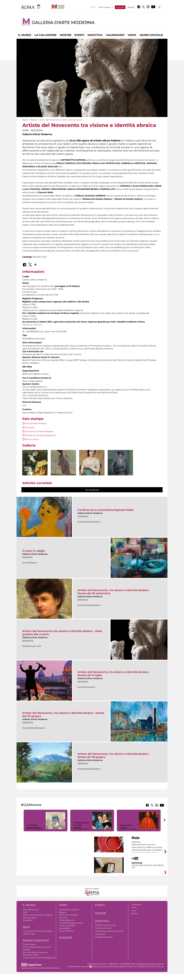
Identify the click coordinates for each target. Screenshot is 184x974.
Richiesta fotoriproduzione (35, 952)
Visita (132, 35)
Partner (134, 913)
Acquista (120, 7)
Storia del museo (31, 909)
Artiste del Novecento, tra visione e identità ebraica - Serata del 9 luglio (113, 673)
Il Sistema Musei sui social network (81, 825)
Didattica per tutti (103, 928)
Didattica (95, 35)
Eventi (79, 35)
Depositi (27, 949)
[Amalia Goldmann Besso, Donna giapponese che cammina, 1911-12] (63, 468)
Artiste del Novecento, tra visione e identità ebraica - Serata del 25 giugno (63, 714)
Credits (130, 967)
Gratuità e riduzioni (32, 324)
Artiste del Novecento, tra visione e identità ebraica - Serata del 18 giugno (113, 755)
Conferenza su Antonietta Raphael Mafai (105, 510)
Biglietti (63, 912)
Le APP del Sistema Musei (34, 826)
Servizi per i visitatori (68, 915)
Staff (25, 912)
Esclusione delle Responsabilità (112, 967)
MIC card (63, 917)
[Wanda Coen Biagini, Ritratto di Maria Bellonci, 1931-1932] (92, 467)
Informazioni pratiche (69, 909)
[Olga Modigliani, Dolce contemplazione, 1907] (35, 467)
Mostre (65, 35)
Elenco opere (32, 439)
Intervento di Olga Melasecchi (40, 435)
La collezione (45, 35)
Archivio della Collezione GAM (37, 947)
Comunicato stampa (35, 423)
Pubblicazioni (29, 944)
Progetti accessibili (104, 937)
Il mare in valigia (33, 550)
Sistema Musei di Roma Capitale (38, 915)
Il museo (24, 35)
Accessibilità (65, 928)
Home (25, 120)
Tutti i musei (104, 7)
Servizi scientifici (36, 940)
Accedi (131, 7)
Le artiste (29, 427)
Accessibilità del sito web (145, 967)
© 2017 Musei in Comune (77, 967)
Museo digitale (151, 35)
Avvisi (134, 910)
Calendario (115, 35)
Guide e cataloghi (67, 925)
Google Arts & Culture (126, 826)
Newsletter (28, 920)
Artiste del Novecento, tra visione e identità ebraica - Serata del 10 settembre (113, 592)
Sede (26, 927)
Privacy (95, 967)
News (133, 907)
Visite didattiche (66, 920)
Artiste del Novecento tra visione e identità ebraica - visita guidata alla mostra (62, 632)
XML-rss (160, 967)
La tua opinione (66, 931)
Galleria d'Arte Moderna (63, 22)
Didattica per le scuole (105, 925)
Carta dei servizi (30, 917)
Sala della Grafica (31, 955)
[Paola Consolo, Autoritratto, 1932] (120, 466)
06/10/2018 (147, 847)
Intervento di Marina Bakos (39, 431)
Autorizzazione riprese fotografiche (39, 957)
